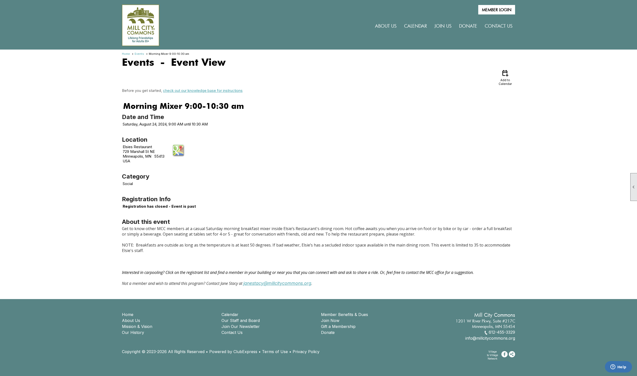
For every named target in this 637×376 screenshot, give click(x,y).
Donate (328, 332)
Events (139, 54)
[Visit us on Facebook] (504, 354)
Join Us (443, 26)
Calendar (415, 26)
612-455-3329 (502, 332)
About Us (131, 320)
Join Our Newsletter (240, 326)
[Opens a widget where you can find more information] (618, 367)
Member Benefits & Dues (344, 314)
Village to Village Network (492, 355)
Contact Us (499, 26)
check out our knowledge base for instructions (203, 90)
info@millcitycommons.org (490, 338)
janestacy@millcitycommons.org (277, 283)
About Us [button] (386, 26)
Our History (133, 332)
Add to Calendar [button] (505, 77)
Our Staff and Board (240, 320)
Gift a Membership (338, 326)
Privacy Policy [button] (306, 351)
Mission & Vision (137, 326)
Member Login (496, 9)
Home (126, 54)
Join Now (330, 320)
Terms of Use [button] (275, 351)
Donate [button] (468, 26)
